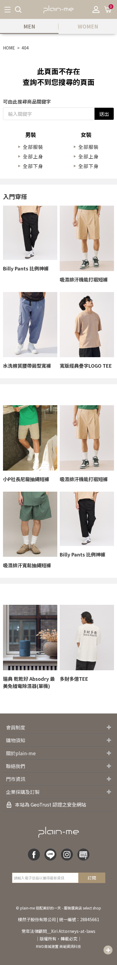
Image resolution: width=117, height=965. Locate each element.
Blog (83, 855)
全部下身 (33, 166)
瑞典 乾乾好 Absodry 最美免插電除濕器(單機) (29, 682)
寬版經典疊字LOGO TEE (86, 365)
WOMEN (88, 26)
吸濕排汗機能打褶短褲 (84, 279)
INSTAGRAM (67, 855)
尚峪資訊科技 (70, 946)
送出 (104, 113)
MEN (29, 26)
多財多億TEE (74, 678)
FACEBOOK (34, 855)
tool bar (108, 949)
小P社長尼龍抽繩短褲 (26, 479)
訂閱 (92, 878)
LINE (50, 855)
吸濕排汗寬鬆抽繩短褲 (27, 565)
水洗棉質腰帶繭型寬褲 (27, 365)
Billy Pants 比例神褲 (26, 268)
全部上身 (33, 156)
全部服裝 (33, 146)
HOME (9, 48)
